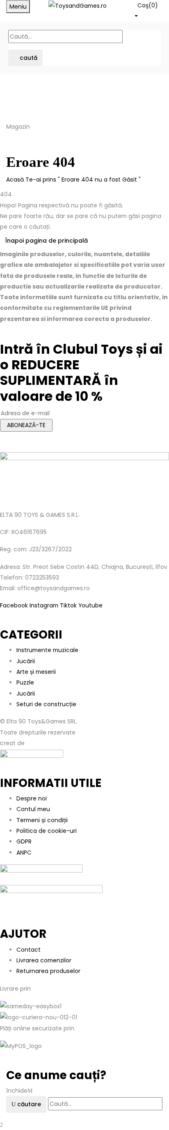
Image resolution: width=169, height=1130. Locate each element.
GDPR (24, 841)
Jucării (25, 661)
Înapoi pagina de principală (46, 240)
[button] (148, 10)
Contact (28, 950)
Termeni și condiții (42, 820)
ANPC (24, 852)
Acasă (15, 179)
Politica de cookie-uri (46, 831)
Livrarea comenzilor (43, 960)
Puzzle (25, 682)
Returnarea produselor (48, 971)
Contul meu (33, 809)
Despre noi (31, 798)
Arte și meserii (36, 672)
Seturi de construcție (46, 704)
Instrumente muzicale (47, 650)
